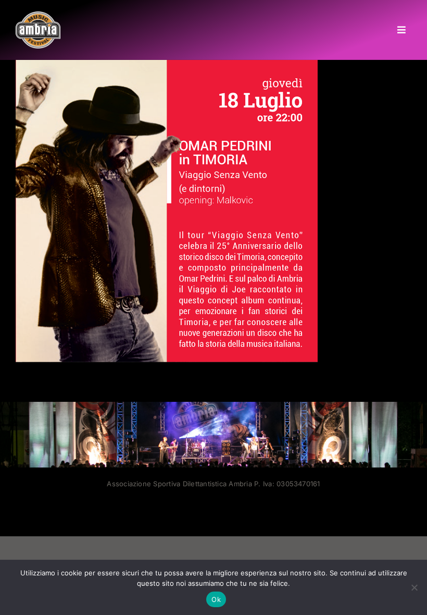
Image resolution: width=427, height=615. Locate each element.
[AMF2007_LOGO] (38, 15)
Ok (216, 599)
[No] (414, 587)
